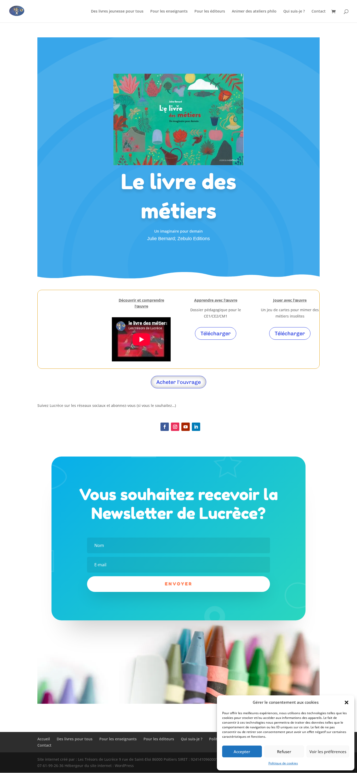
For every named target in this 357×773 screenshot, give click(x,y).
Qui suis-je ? (294, 11)
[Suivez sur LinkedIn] (196, 427)
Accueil (43, 738)
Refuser (284, 751)
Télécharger (215, 333)
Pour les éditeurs (209, 11)
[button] (346, 702)
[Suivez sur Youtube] (185, 427)
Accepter (242, 751)
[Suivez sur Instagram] (175, 427)
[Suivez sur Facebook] (164, 427)
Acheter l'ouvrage (178, 382)
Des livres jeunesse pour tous (117, 11)
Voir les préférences (327, 751)
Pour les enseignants (169, 11)
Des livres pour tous (75, 738)
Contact (319, 11)
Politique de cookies (283, 763)
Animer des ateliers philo (254, 11)
